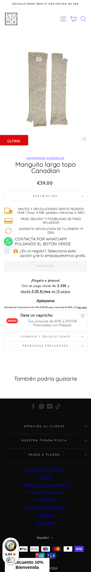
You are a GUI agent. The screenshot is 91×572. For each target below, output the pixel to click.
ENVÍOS (45, 477)
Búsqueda (45, 522)
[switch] (10, 560)
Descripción (45, 196)
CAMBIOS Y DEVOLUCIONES (45, 484)
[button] (27, 565)
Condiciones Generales (45, 507)
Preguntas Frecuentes (45, 469)
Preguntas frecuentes (45, 345)
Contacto (45, 515)
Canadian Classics (45, 157)
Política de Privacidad (45, 492)
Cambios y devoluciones (45, 336)
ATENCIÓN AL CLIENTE (44, 426)
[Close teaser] (51, 556)
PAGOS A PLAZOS (44, 454)
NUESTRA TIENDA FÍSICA (44, 440)
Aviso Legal (46, 499)
